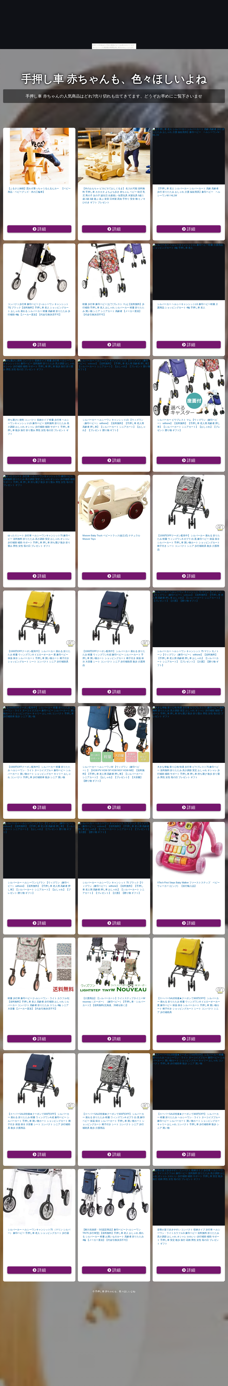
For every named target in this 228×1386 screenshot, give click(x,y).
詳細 (41, 229)
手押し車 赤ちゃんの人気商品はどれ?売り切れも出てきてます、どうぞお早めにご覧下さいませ (114, 96)
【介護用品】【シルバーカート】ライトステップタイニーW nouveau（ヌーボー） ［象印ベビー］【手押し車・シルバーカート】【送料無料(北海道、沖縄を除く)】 (114, 1002)
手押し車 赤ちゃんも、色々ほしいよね (114, 79)
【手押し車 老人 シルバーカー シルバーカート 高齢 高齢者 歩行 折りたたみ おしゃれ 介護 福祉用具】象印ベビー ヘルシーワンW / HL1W (188, 192)
